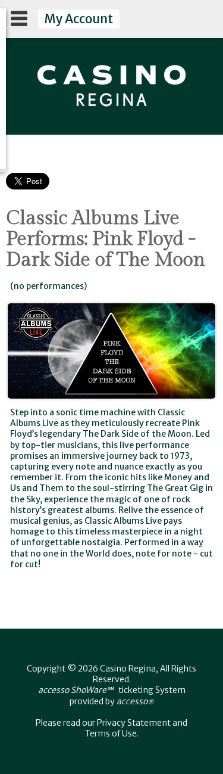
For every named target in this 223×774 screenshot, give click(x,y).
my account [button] (78, 19)
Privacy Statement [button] (134, 722)
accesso (135, 701)
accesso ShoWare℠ (75, 690)
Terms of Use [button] (111, 733)
